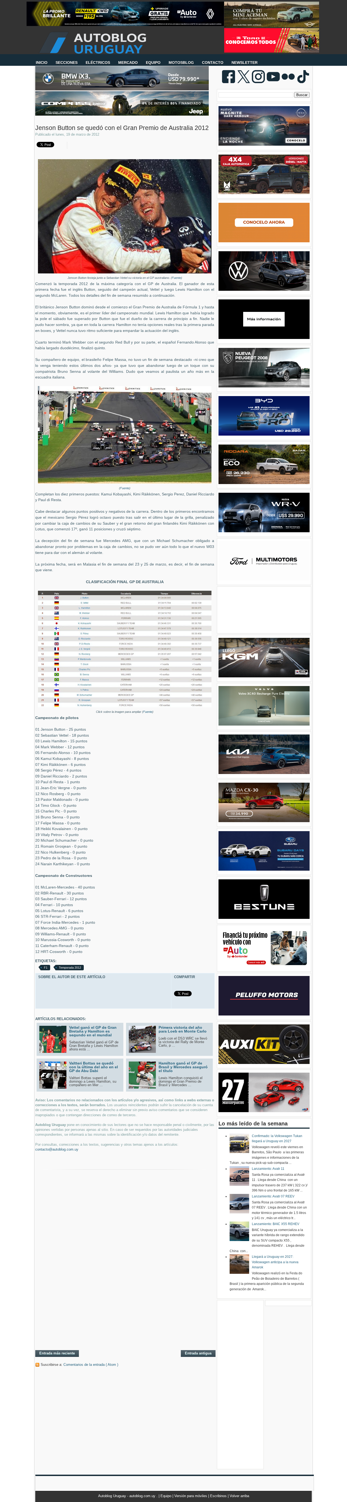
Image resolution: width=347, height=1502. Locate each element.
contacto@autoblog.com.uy (56, 1149)
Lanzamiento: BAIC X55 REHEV (275, 1224)
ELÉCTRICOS (98, 62)
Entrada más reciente (57, 1353)
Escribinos (219, 1496)
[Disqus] (124, 1275)
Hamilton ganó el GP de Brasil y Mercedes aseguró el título (183, 1067)
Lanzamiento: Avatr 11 (268, 1169)
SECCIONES (67, 62)
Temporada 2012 (70, 967)
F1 (45, 967)
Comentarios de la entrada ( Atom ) (90, 1365)
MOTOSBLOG (181, 62)
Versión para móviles (191, 1496)
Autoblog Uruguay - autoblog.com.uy (127, 1496)
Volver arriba (239, 1496)
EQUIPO (153, 62)
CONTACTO (212, 62)
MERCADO (128, 62)
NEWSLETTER (245, 62)
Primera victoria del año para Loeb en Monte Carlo (183, 1029)
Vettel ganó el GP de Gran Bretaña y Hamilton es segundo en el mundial (93, 1031)
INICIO (41, 62)
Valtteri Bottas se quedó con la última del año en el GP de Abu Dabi (93, 1067)
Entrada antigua (198, 1353)
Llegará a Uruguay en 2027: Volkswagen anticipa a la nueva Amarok (275, 1262)
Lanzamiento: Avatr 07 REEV (273, 1196)
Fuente (176, 277)
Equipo (166, 1496)
